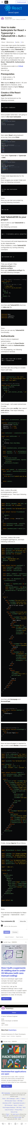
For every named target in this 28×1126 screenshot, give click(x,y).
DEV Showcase (8, 1105)
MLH (24, 1107)
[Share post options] (25, 1123)
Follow (14, 1012)
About (15, 1105)
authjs (17, 42)
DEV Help (20, 1100)
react (3, 42)
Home (3, 1098)
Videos (23, 1098)
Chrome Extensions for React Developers (13, 1035)
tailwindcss (10, 42)
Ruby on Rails (17, 1117)
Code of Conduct (9, 937)
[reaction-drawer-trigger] (4, 1123)
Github (20, 66)
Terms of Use (14, 1112)
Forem (7, 1114)
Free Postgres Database (9, 1107)
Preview (15, 932)
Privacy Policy (18, 1109)
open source (16, 1114)
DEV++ (18, 1098)
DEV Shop (19, 1107)
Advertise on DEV (7, 1103)
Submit (7, 932)
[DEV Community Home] (6, 2)
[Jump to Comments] (10, 1123)
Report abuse (19, 937)
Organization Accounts (18, 1103)
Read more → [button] (6, 998)
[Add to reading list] (16, 1123)
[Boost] (22, 1123)
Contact (20, 1105)
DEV (8, 1115)
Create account (21, 2)
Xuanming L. (9, 18)
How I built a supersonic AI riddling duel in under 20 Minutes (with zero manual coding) (13, 972)
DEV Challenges (11, 1098)
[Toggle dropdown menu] (26, 942)
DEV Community (6, 1093)
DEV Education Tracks (10, 1100)
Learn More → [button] (6, 1086)
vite (22, 42)
